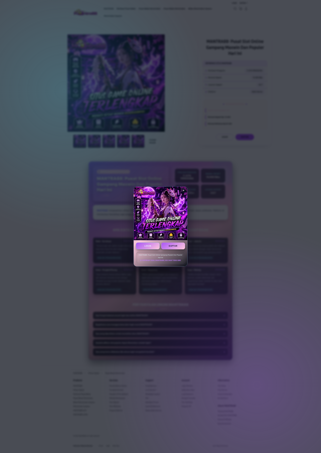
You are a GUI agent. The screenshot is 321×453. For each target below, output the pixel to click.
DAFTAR (173, 246)
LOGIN (147, 246)
